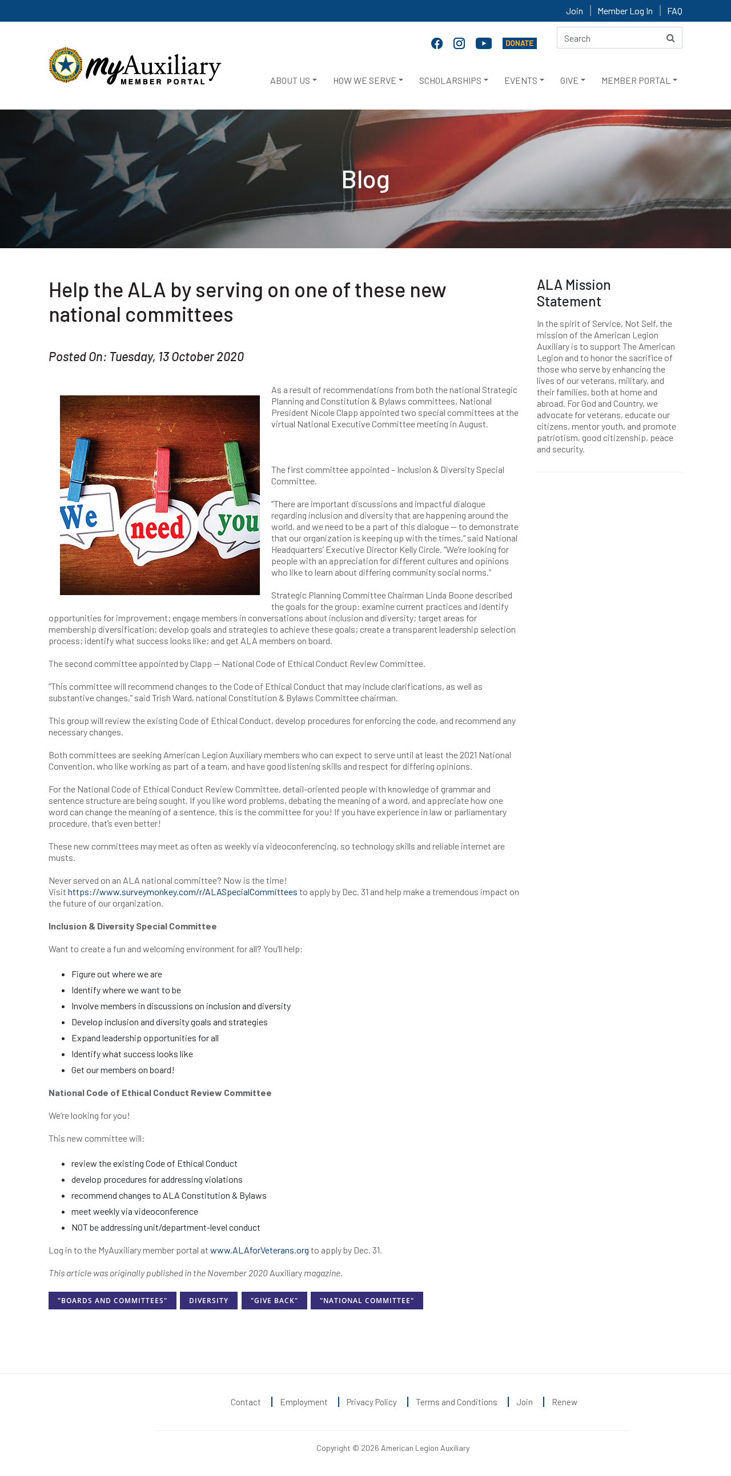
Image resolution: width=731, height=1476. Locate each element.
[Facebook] (438, 42)
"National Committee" (367, 1300)
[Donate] (520, 42)
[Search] (670, 37)
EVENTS (520, 80)
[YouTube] (485, 42)
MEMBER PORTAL (635, 80)
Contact (246, 1402)
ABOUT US (290, 80)
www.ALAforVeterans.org (259, 1249)
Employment (304, 1402)
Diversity (208, 1300)
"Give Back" (274, 1300)
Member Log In (625, 10)
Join (574, 10)
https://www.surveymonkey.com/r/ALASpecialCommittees (183, 891)
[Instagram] (460, 42)
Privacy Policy (372, 1402)
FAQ (674, 10)
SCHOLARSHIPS (450, 80)
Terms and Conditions (456, 1402)
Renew (564, 1402)
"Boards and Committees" (112, 1300)
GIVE (569, 80)
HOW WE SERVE (364, 80)
